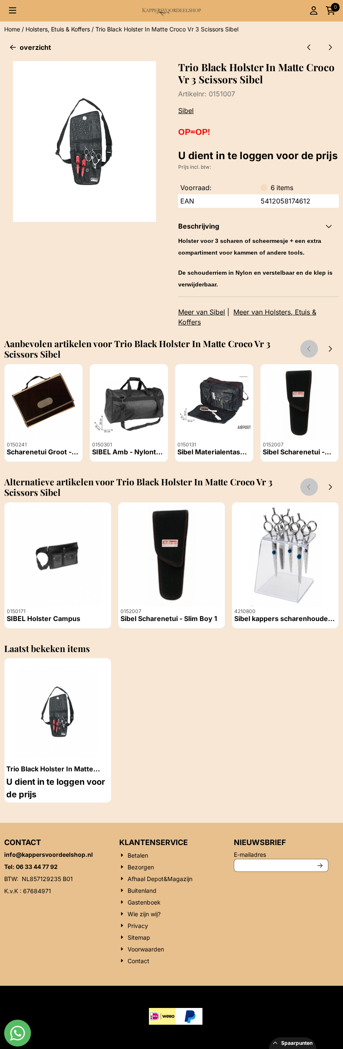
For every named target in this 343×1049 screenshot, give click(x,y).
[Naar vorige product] (309, 47)
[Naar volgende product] (330, 47)
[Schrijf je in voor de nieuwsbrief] (320, 865)
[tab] (258, 226)
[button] (12, 10)
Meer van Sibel (201, 312)
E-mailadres (281, 854)
